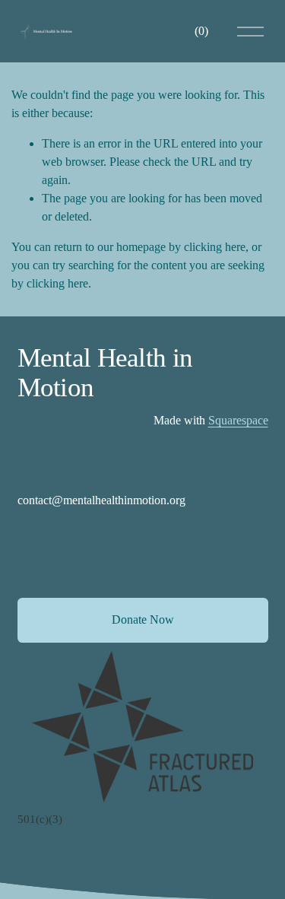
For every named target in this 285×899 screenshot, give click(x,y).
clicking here (214, 246)
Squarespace (238, 420)
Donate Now (143, 619)
